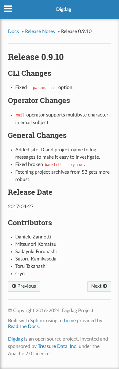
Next (97, 286)
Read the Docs (23, 326)
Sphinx (37, 320)
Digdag (63, 9)
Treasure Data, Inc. (58, 346)
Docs (13, 31)
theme (69, 320)
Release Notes (40, 31)
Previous (26, 286)
